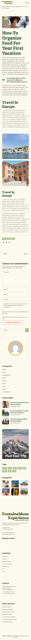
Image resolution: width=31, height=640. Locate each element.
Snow (3, 386)
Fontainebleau (6, 375)
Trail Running (5, 566)
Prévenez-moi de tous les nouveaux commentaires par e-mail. (15, 312)
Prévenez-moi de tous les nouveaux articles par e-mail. (15, 318)
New (15, 468)
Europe (4, 369)
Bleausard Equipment (7, 609)
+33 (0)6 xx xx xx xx (10, 534)
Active (4, 468)
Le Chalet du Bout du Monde (9, 619)
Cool (4, 238)
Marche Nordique (6, 561)
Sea (13, 238)
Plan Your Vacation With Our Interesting (18, 420)
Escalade (4, 559)
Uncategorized (6, 392)
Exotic (4, 372)
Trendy (4, 389)
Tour (14, 471)
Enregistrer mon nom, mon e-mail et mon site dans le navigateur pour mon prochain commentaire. (15, 305)
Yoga (3, 571)
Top (10, 471)
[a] (6, 484)
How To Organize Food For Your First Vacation (19, 412)
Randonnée (5, 556)
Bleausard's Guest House (8, 611)
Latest (4, 378)
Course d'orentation (7, 564)
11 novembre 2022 (15, 406)
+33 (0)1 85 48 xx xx (9, 532)
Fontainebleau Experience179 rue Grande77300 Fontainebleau (9, 588)
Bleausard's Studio (7, 614)
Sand (8, 238)
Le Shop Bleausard (7, 621)
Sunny (4, 471)
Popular (8, 6)
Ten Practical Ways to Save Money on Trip (19, 403)
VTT (3, 569)
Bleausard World (6, 606)
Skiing (4, 383)
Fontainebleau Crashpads (9, 616)
